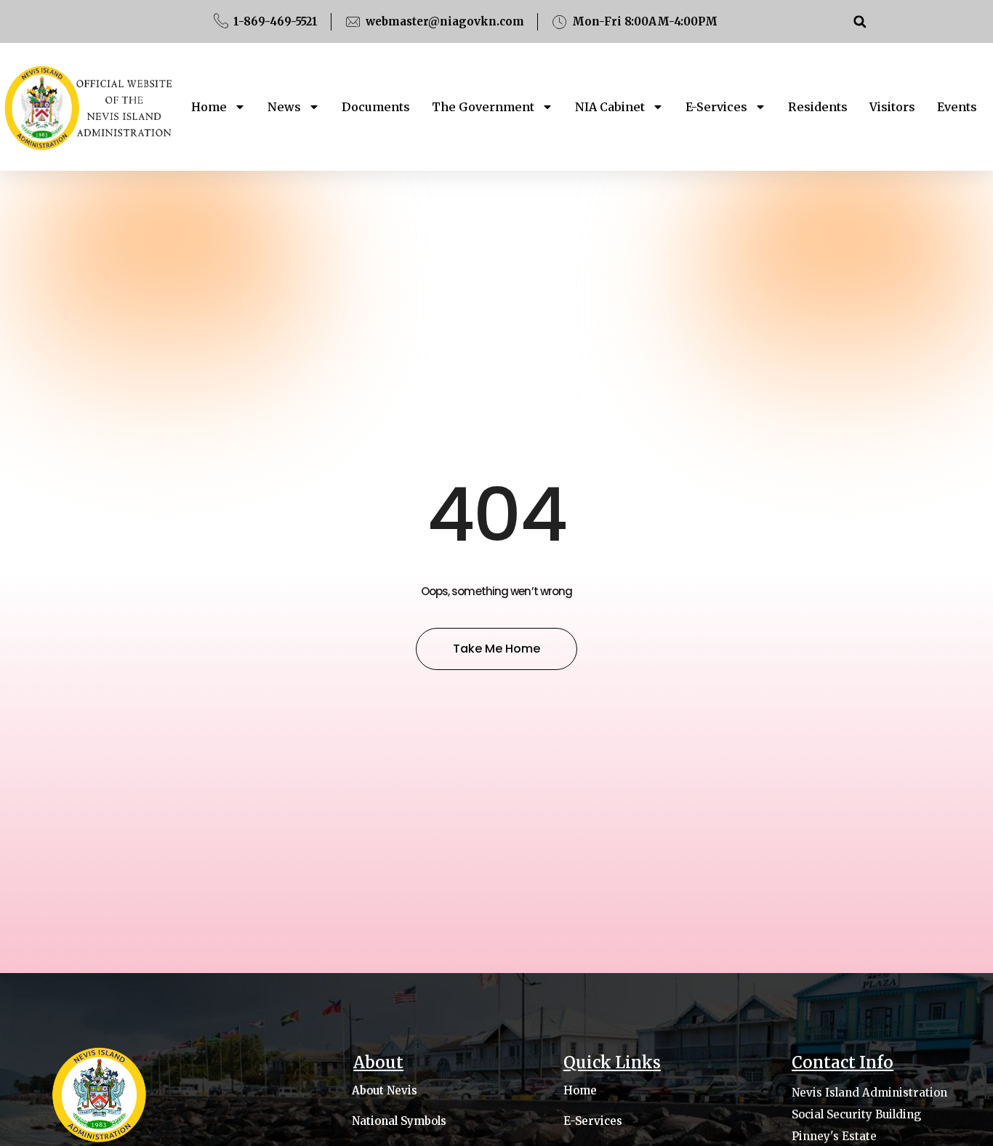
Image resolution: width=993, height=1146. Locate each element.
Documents (376, 107)
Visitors (892, 107)
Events (957, 107)
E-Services (716, 107)
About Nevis (384, 1090)
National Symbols (399, 1121)
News (284, 107)
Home (209, 107)
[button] (859, 21)
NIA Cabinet (610, 107)
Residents (818, 107)
